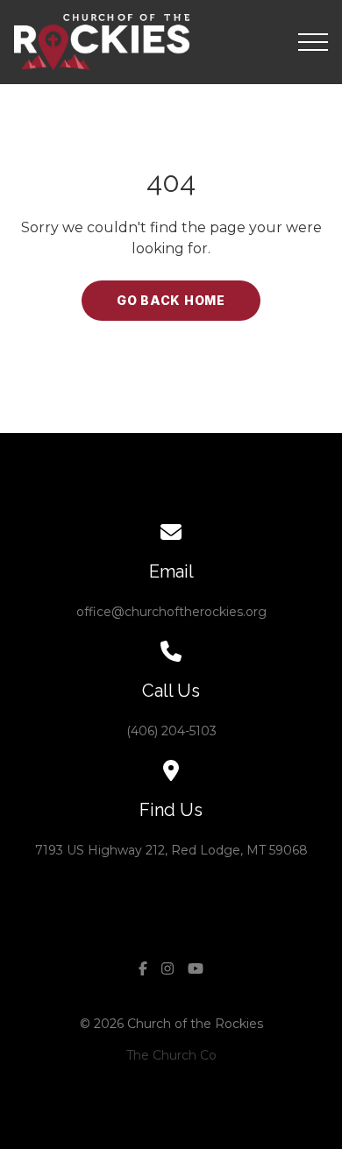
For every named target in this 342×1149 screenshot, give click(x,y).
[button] (313, 42)
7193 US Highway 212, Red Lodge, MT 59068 (171, 850)
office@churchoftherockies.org (171, 612)
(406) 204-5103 (171, 731)
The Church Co (171, 1055)
